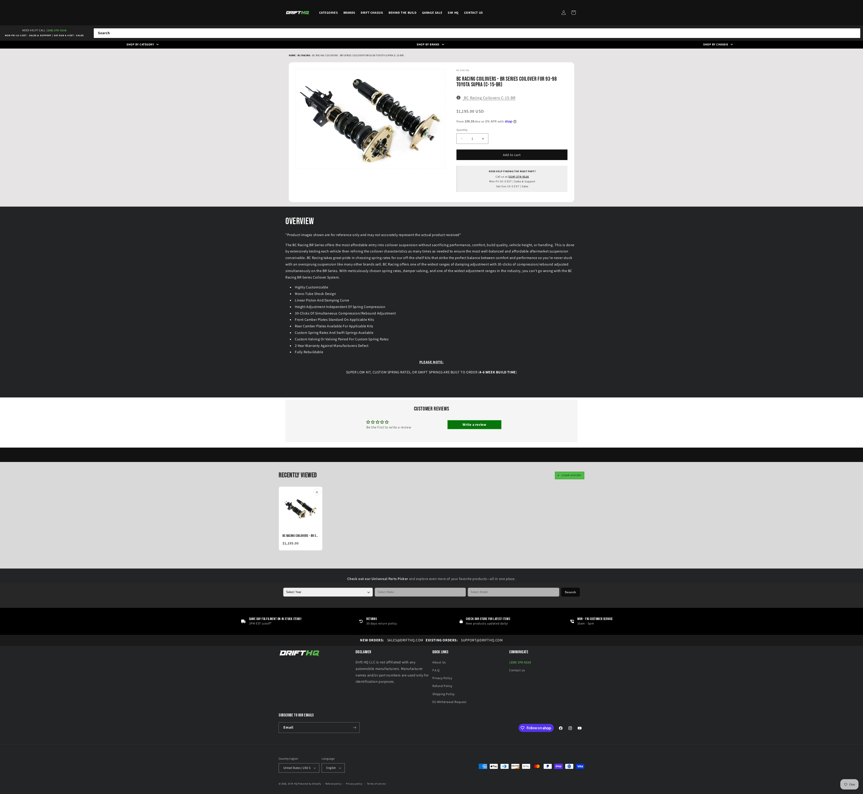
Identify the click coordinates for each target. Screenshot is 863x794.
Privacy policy (354, 783)
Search (570, 592)
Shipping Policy (443, 694)
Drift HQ (293, 783)
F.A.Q (436, 670)
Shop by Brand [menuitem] (428, 44)
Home (292, 55)
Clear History (572, 475)
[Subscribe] (354, 727)
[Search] (856, 33)
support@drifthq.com (464, 640)
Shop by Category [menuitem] (140, 44)
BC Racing (304, 55)
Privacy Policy (442, 678)
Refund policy (333, 783)
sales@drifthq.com (391, 640)
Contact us (517, 670)
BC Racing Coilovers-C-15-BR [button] (490, 97)
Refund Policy (442, 686)
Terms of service (376, 783)
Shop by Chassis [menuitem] (715, 44)
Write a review (474, 424)
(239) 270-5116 (57, 30)
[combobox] (477, 33)
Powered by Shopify (309, 783)
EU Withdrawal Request (449, 702)
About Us (439, 662)
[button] (573, 13)
